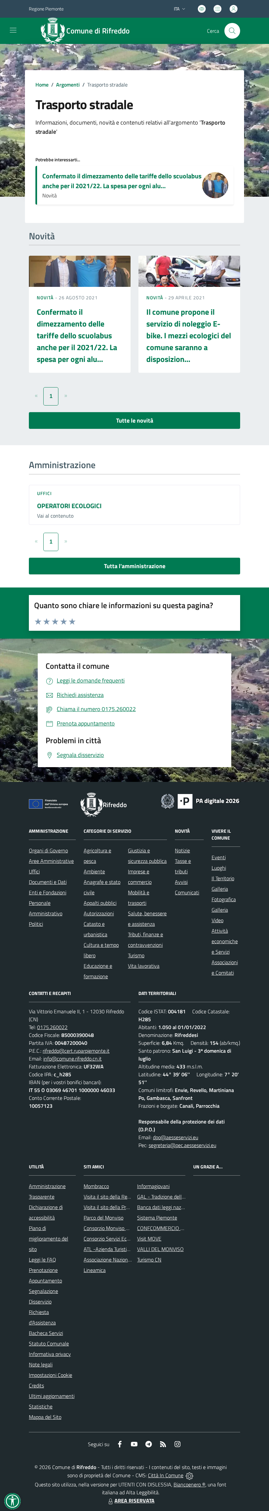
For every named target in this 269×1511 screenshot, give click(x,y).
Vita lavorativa (143, 966)
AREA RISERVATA (134, 1500)
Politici (36, 924)
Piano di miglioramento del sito (48, 1238)
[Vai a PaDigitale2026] (200, 800)
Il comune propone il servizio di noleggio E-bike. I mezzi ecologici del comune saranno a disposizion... (188, 335)
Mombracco (96, 1186)
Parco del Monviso (103, 1218)
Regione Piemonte (46, 8)
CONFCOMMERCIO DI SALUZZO (172, 1228)
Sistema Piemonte (157, 1218)
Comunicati (187, 892)
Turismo (136, 955)
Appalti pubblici (100, 903)
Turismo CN (149, 1259)
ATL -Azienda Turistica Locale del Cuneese (129, 1249)
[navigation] (13, 30)
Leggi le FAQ (42, 1259)
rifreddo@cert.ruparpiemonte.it (76, 1051)
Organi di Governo (48, 850)
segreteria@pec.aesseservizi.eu (182, 1145)
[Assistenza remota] (189, 1475)
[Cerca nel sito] (232, 31)
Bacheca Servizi (46, 1333)
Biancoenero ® (189, 1484)
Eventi (219, 857)
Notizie (182, 850)
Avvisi (181, 882)
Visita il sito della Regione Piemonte (122, 1197)
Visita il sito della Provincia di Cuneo (122, 1207)
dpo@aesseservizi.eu (175, 1137)
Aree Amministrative (51, 861)
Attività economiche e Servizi (225, 941)
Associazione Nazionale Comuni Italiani (126, 1259)
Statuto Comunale (49, 1343)
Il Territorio (223, 878)
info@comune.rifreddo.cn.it (72, 1059)
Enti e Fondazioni (47, 892)
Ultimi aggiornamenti (51, 1396)
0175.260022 (52, 1027)
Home (42, 85)
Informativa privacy (50, 1354)
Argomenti (68, 85)
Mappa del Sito (45, 1417)
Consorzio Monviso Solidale (113, 1228)
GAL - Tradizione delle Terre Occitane (177, 1197)
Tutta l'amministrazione (134, 566)
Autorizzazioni (99, 913)
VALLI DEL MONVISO (160, 1249)
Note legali (40, 1364)
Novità (46, 297)
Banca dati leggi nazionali (165, 1207)
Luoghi (219, 868)
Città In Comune (165, 1475)
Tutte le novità (134, 420)
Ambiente (94, 871)
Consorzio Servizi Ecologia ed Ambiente (126, 1239)
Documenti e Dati (48, 882)
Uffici (44, 493)
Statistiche (40, 1406)
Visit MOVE (149, 1239)
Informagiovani (153, 1186)
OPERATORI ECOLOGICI (69, 506)
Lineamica (95, 1270)
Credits (36, 1385)
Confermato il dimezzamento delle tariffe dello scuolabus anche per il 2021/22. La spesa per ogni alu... (121, 181)
